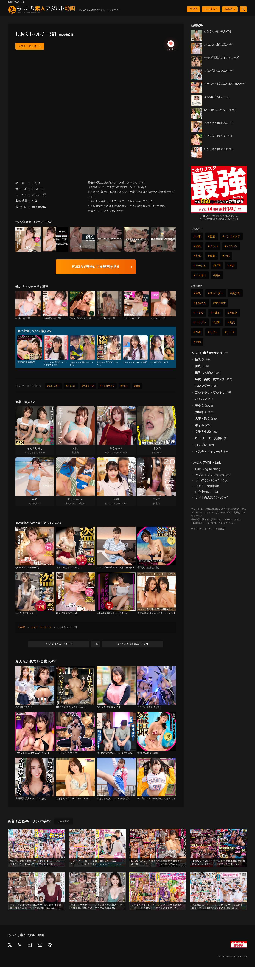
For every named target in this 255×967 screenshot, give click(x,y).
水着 (198, 332)
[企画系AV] (50, 945)
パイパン (232, 246)
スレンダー (216, 293)
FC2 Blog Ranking (207, 469)
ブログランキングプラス (211, 480)
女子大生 (220, 302)
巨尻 (227, 255)
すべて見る (63, 821)
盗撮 (198, 246)
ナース (231, 332)
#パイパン (71, 386)
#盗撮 (137, 386)
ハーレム (201, 265)
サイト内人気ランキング (211, 497)
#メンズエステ (107, 386)
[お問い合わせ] (40, 945)
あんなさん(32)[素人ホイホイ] (132, 644)
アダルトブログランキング (213, 475)
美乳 (198, 293)
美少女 (236, 293)
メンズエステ (232, 236)
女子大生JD (207, 431)
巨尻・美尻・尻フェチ (213, 379)
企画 (198, 341)
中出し (216, 312)
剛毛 (198, 255)
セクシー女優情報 (207, 486)
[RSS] (19, 945)
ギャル (199, 312)
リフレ (214, 332)
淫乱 (217, 322)
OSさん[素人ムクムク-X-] (59, 644)
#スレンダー (53, 386)
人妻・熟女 (206, 418)
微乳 (212, 255)
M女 (232, 265)
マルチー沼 (38, 195)
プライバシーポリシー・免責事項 (208, 529)
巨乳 (212, 236)
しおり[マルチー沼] (44, 34)
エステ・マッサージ (30, 46)
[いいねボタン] (170, 43)
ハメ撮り (201, 275)
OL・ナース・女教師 (212, 438)
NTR (218, 265)
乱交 (232, 322)
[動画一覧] (29, 945)
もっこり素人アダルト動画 (26, 935)
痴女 (217, 275)
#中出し (124, 386)
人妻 (198, 236)
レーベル (209, 9)
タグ (192, 9)
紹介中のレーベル (207, 492)
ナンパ (214, 246)
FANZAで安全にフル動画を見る (96, 267)
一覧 (96, 644)
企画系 (228, 9)
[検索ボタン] (243, 9)
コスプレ (201, 322)
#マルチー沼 (88, 386)
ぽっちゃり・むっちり (213, 392)
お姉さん (201, 302)
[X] (10, 945)
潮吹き (233, 312)
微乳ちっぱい (207, 372)
